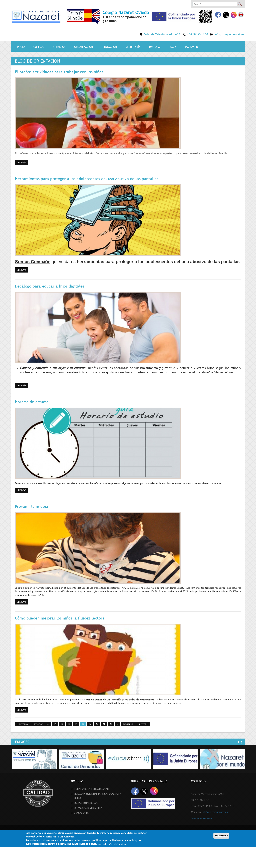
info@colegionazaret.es (229, 34)
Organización (83, 47)
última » (143, 724)
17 (76, 724)
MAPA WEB (191, 47)
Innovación (109, 47)
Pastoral (155, 47)
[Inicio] (36, 16)
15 (62, 724)
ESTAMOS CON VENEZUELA (88, 808)
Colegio (38, 47)
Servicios (59, 47)
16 (69, 724)
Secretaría (133, 47)
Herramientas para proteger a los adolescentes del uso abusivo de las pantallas (86, 178)
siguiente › (129, 724)
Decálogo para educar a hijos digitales (49, 286)
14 (55, 724)
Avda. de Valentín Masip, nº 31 (162, 34)
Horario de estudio (32, 401)
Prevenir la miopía (31, 506)
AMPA (173, 47)
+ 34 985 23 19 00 (197, 34)
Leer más (22, 162)
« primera (22, 724)
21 (104, 724)
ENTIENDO (221, 835)
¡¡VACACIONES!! (82, 813)
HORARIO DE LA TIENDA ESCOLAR (91, 789)
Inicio (21, 47)
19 (90, 724)
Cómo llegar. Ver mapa (201, 818)
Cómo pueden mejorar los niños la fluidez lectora (60, 618)
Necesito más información (112, 844)
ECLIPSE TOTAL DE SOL (86, 803)
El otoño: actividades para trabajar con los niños (59, 71)
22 (111, 724)
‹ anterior (37, 724)
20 (97, 724)
